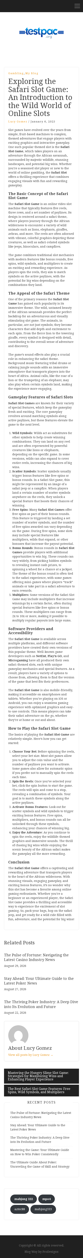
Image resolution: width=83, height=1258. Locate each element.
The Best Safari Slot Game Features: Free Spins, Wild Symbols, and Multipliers (39, 1090)
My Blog (31, 73)
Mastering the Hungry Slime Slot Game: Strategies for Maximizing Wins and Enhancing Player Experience (38, 1076)
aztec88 (20, 1209)
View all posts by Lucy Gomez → (30, 1054)
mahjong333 (43, 1209)
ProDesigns (50, 1251)
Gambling (16, 73)
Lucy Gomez (17, 121)
